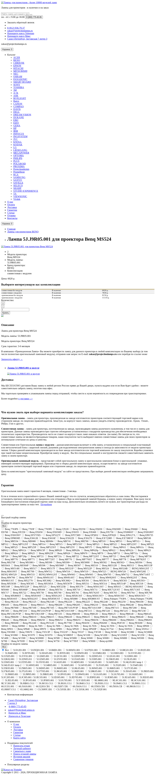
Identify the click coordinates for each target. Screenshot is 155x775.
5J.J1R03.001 (117, 653)
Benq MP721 (37, 556)
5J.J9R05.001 (46, 674)
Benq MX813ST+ (95, 595)
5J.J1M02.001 (99, 653)
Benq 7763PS (11, 529)
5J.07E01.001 (91, 650)
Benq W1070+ (46, 635)
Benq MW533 (27, 574)
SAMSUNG (19, 177)
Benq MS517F (48, 568)
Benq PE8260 (100, 623)
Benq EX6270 (85, 538)
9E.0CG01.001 (138, 680)
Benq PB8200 (11, 617)
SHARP (17, 188)
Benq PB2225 (83, 601)
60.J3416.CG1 (79, 686)
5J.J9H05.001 (11, 674)
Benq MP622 (109, 550)
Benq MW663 (68, 574)
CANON (17, 103)
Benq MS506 (39, 565)
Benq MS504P (21, 565)
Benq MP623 (144, 550)
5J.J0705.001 (28, 653)
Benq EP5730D (73, 535)
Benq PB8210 (29, 617)
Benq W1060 (11, 635)
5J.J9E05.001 (147, 671)
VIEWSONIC (20, 196)
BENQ (16, 60)
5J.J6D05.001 (43, 668)
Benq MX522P (22, 586)
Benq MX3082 (44, 580)
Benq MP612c (19, 550)
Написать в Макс (17, 713)
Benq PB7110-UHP (91, 608)
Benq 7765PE (45, 529)
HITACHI (18, 68)
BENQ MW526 (118, 571)
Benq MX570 (76, 586)
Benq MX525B (58, 586)
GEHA (16, 125)
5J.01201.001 (20, 650)
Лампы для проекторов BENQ (23, 231)
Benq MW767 (26, 577)
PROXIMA (19, 166)
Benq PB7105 (47, 608)
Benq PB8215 (47, 617)
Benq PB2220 (65, 601)
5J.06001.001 (55, 650)
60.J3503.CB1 (98, 686)
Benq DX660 (89, 532)
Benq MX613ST (95, 586)
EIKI (15, 120)
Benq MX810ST (33, 595)
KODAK (17, 144)
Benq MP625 (28, 553)
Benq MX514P (118, 583)
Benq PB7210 (20, 611)
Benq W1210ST (119, 635)
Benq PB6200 (55, 605)
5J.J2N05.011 (25, 659)
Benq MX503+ (138, 580)
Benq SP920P (89, 629)
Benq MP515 (56, 544)
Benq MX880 (71, 598)
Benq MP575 (86, 547)
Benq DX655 (72, 532)
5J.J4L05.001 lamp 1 (133, 662)
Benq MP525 (11, 547)
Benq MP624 (11, 553)
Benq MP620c (73, 550)
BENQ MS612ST (140, 568)
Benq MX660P (20, 589)
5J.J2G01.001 (113, 656)
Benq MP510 (99, 541)
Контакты (12, 218)
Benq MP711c (131, 553)
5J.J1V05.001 (134, 653)
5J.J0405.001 (11, 653)
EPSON (17, 65)
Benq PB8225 (83, 617)
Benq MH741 (64, 541)
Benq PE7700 (65, 623)
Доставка (12, 207)
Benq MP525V (68, 547)
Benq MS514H (12, 568)
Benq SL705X (125, 626)
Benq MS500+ (63, 562)
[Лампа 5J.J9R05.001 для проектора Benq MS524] (27, 246)
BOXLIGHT (19, 98)
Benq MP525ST (48, 547)
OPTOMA (18, 155)
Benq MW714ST (142, 574)
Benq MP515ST (74, 544)
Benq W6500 (138, 638)
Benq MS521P (66, 568)
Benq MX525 (40, 586)
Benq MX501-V (101, 580)
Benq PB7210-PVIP (41, 611)
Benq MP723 (110, 556)
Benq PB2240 (101, 601)
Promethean (19, 172)
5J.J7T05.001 (43, 671)
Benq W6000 (121, 638)
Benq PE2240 (29, 623)
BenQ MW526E (138, 571)
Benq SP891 (56, 629)
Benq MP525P (29, 547)
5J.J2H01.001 (131, 656)
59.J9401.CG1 (120, 683)
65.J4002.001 (27, 689)
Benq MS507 (74, 565)
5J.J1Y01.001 (25, 656)
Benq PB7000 (11, 608)
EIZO (16, 123)
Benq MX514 (100, 583)
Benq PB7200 (129, 608)
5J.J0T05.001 (63, 653)
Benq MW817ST (87, 577)
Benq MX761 (72, 592)
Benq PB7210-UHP (64, 611)
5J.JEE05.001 (146, 677)
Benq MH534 (11, 541)
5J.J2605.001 (43, 656)
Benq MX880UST (91, 598)
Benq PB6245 (144, 605)
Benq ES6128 (31, 538)
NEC (15, 74)
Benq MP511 (116, 541)
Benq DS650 (96, 529)
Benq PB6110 (20, 605)
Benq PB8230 (101, 617)
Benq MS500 (46, 562)
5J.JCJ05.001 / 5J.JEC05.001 (33, 677)
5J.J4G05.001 (95, 662)
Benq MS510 (91, 565)
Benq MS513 (127, 565)
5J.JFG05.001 (29, 680)
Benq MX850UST (51, 598)
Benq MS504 (136, 562)
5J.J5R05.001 (25, 668)
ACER (16, 57)
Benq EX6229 (66, 538)
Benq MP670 (81, 553)
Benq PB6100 (136, 601)
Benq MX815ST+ (137, 595)
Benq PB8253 (55, 620)
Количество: (7, 300)
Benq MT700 (28, 571)
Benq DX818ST (145, 532)
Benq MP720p (19, 556)
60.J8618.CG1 (133, 686)
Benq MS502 (100, 562)
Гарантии (12, 210)
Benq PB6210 (91, 605)
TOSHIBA (18, 87)
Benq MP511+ (133, 541)
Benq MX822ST (29, 598)
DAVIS (17, 109)
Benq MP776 (65, 559)
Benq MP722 (73, 556)
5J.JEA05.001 (128, 677)
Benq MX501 (82, 580)
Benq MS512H (109, 565)
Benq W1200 (101, 635)
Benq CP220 (62, 529)
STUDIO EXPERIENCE (25, 191)
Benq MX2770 (25, 580)
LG (15, 147)
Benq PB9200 (11, 623)
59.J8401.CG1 (83, 683)
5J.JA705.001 (117, 674)
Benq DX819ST (12, 535)
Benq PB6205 (73, 605)
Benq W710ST (36, 641)
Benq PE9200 (135, 623)
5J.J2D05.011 (95, 656)
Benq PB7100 (29, 608)
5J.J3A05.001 (78, 659)
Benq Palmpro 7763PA (115, 598)
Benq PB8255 (73, 620)
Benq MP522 (110, 544)
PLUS (16, 161)
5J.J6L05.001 (78, 668)
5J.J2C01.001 (60, 656)
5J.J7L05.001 (25, 671)
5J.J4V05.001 (85, 665)
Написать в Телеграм (19, 716)
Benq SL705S (107, 626)
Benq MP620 (55, 550)
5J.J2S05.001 (43, 659)
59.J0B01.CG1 (27, 683)
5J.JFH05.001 (47, 680)
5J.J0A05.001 (46, 653)
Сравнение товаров (23, 759)
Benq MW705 (104, 574)
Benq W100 (111, 632)
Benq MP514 (39, 544)
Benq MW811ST (45, 577)
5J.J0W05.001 (81, 653)
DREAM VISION (22, 114)
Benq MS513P (145, 565)
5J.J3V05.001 (42, 662)
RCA (15, 174)
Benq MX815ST (116, 595)
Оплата (11, 204)
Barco (16, 101)
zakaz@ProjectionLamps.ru (21, 710)
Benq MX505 (27, 583)
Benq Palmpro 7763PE (141, 598)
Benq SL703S (89, 626)
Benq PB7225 (121, 611)
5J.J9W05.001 (82, 674)
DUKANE (18, 117)
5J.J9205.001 (112, 671)
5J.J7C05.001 (131, 668)
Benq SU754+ (107, 629)
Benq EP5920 (109, 535)
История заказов (21, 756)
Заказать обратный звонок (20, 22)
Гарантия (18, 732)
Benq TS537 (78, 632)
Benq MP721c (55, 556)
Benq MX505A (46, 583)
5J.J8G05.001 (60, 671)
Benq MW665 (86, 574)
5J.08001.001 (109, 650)
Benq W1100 (84, 635)
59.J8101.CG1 (64, 683)
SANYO (17, 180)
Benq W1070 (28, 635)
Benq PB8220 (65, 617)
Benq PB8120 (91, 614)
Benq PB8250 (38, 620)
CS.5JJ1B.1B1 (63, 689)
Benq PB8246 (20, 620)
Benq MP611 (120, 547)
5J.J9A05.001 (129, 671)
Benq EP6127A (128, 535)
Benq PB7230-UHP (34, 614)
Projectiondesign (21, 169)
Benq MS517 (30, 568)
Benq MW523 (99, 571)
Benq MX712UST (110, 589)
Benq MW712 (122, 574)
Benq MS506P (56, 565)
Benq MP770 (11, 559)
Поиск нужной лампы (24, 754)
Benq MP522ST (128, 544)
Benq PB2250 (118, 601)
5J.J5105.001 (102, 665)
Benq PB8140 (126, 614)
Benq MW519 (81, 571)
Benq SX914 (142, 629)
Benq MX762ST (91, 592)
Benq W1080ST (65, 635)
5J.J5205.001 (119, 665)
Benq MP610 (103, 547)
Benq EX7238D (104, 538)
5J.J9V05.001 (64, 674)
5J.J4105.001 (60, 662)
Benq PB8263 (127, 620)
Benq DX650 (36, 532)
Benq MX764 (128, 592)
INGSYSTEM (20, 136)
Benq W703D (18, 641)
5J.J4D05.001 (77, 662)
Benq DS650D (113, 529)
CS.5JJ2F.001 (100, 689)
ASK (15, 95)
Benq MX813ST (74, 595)
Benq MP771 (28, 559)
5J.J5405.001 (136, 665)
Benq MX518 (136, 583)
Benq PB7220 (103, 611)
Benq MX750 (37, 592)
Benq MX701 (56, 589)
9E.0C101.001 (119, 680)
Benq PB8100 (73, 614)
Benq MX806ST (13, 595)
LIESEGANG (20, 150)
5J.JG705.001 (65, 680)
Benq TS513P (43, 632)
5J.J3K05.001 (112, 659)
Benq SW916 (125, 629)
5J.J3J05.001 (95, 659)
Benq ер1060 (105, 641)
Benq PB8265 (145, 620)
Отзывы (11, 215)
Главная (11, 229)
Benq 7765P (28, 529)
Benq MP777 (103, 559)
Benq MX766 (145, 592)
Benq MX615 (114, 586)
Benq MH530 (144, 538)
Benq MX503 (120, 580)
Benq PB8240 (136, 617)
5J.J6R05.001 (113, 668)
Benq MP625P (46, 553)
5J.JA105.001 (100, 674)
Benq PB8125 (108, 614)
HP (14, 128)
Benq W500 (53, 638)
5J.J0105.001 (143, 650)
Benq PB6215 (109, 605)
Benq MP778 (120, 559)
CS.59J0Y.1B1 (45, 689)
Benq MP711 (114, 553)
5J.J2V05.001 (60, 659)
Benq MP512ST (20, 544)
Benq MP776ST (84, 559)
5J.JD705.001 (75, 677)
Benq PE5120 (47, 623)
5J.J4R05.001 (50, 665)
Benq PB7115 (112, 608)
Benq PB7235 (55, 614)
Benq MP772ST (46, 559)
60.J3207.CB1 (61, 686)
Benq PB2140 (47, 601)
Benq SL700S (53, 626)
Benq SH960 (18, 626)
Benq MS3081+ (27, 562)
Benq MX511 (83, 583)
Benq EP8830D (12, 538)
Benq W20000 (36, 638)
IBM (15, 131)
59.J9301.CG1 (101, 683)
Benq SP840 (23, 629)
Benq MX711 (91, 589)
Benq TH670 (26, 632)
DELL (16, 112)
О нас (10, 202)
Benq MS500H (82, 562)
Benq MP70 (97, 553)
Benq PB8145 (144, 614)
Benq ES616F (48, 538)
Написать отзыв (21, 745)
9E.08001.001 (101, 680)
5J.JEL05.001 (11, 680)
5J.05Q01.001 (37, 650)
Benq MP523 (147, 544)
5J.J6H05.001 (60, 668)
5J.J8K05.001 (95, 671)
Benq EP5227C (53, 535)
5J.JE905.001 (111, 677)
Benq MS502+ (118, 562)
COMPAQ (18, 106)
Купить (5, 313)
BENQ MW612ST (48, 574)
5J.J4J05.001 (112, 662)
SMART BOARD (22, 82)
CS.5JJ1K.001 (82, 689)
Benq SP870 (40, 629)
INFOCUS (18, 133)
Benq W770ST (71, 641)
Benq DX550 (19, 532)
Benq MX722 (19, 592)
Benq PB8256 (91, 620)
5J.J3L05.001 (130, 659)
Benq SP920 (72, 629)
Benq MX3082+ (63, 580)
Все (6, 650)
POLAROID (19, 163)
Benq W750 (53, 641)
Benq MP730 (145, 556)
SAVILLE (18, 182)
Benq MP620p (91, 550)
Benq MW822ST (129, 577)
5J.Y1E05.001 (83, 680)
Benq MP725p (127, 556)
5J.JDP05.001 (93, 677)
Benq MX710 (73, 589)
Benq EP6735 (146, 535)
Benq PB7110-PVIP (68, 608)
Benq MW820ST (108, 577)
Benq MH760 (81, 541)
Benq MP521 (93, 544)
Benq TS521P (60, 632)
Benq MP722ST (91, 556)
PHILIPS (17, 158)
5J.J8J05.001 (77, 671)
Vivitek (16, 199)
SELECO (18, 185)
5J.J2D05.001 (78, 656)
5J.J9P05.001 (29, 674)
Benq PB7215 (85, 611)
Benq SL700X (71, 626)
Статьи (11, 212)
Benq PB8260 (109, 620)
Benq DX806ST (125, 532)
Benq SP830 (143, 626)
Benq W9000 (89, 641)
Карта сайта (19, 738)
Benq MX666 (38, 589)
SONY (16, 84)
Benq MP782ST (138, 559)
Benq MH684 (46, 541)
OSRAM (17, 76)
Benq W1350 (138, 635)
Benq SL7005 (35, 626)
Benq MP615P (37, 550)
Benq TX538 (95, 632)
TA (14, 193)
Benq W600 (86, 638)
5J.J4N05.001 (32, 665)
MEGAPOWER (21, 153)
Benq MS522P (84, 568)
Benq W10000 (145, 632)
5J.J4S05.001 (67, 665)
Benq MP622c (126, 550)
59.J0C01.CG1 (46, 683)
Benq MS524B (120, 568)
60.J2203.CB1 (43, 686)
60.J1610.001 (25, 686)
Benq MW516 (63, 571)
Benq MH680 (29, 541)
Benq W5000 (70, 638)
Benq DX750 (107, 532)
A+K (15, 93)
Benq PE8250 (82, 623)
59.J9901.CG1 (138, 683)
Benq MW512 (45, 571)
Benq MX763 (110, 592)
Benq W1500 (19, 638)
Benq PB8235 (118, 617)
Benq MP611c (137, 547)
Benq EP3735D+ (33, 535)
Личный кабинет (22, 748)
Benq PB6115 (37, 605)
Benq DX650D (54, 532)
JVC (15, 139)
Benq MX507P (65, 583)
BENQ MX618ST (134, 586)
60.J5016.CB (116, 686)
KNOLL (17, 142)
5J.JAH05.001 (135, 674)
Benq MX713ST (132, 589)
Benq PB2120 (11, 601)
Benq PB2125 (29, 601)
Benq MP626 (64, 553)
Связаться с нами (22, 751)
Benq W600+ (103, 638)
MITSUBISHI (20, 71)
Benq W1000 (127, 632)
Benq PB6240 (127, 605)
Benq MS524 (102, 568)
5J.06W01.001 (73, 650)
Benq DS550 (79, 529)
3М (15, 90)
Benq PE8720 (118, 623)
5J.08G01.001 (126, 650)
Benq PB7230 (138, 611)
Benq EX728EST (125, 538)
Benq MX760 (55, 592)
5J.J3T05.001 (25, 662)
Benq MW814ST (66, 577)
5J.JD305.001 (58, 677)
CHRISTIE (18, 63)
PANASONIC (20, 79)
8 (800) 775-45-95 (17, 706)
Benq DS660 (131, 529)
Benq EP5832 (91, 535)
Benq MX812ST (54, 595)
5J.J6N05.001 (95, 668)
